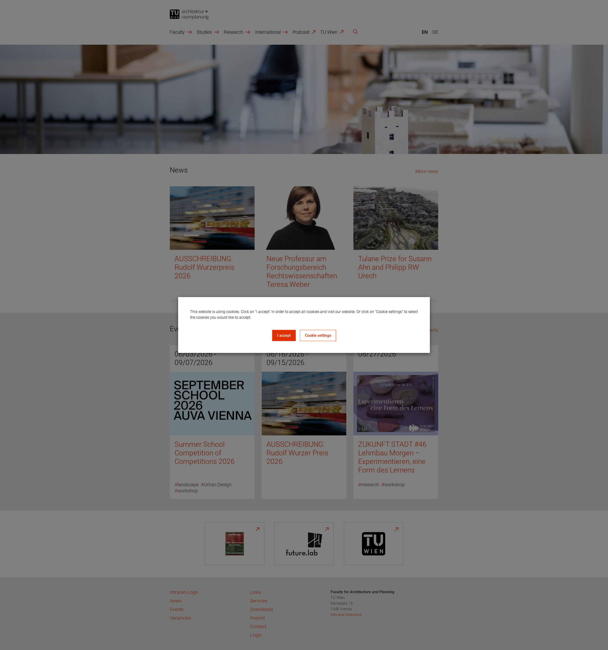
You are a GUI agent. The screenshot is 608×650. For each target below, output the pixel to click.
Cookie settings (318, 335)
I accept (284, 335)
